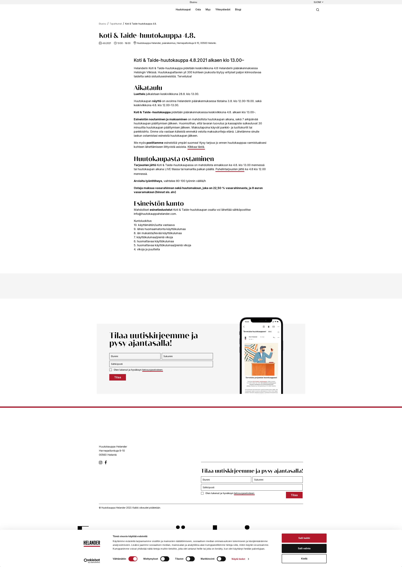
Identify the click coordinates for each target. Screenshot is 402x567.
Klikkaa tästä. (196, 146)
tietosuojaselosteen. (152, 369)
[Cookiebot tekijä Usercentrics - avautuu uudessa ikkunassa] (92, 561)
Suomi (317, 2)
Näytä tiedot (238, 559)
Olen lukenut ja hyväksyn (138, 369)
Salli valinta (304, 548)
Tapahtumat (116, 23)
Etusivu (193, 2)
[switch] (164, 558)
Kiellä (304, 558)
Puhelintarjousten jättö (229, 169)
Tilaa (117, 377)
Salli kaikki (304, 538)
